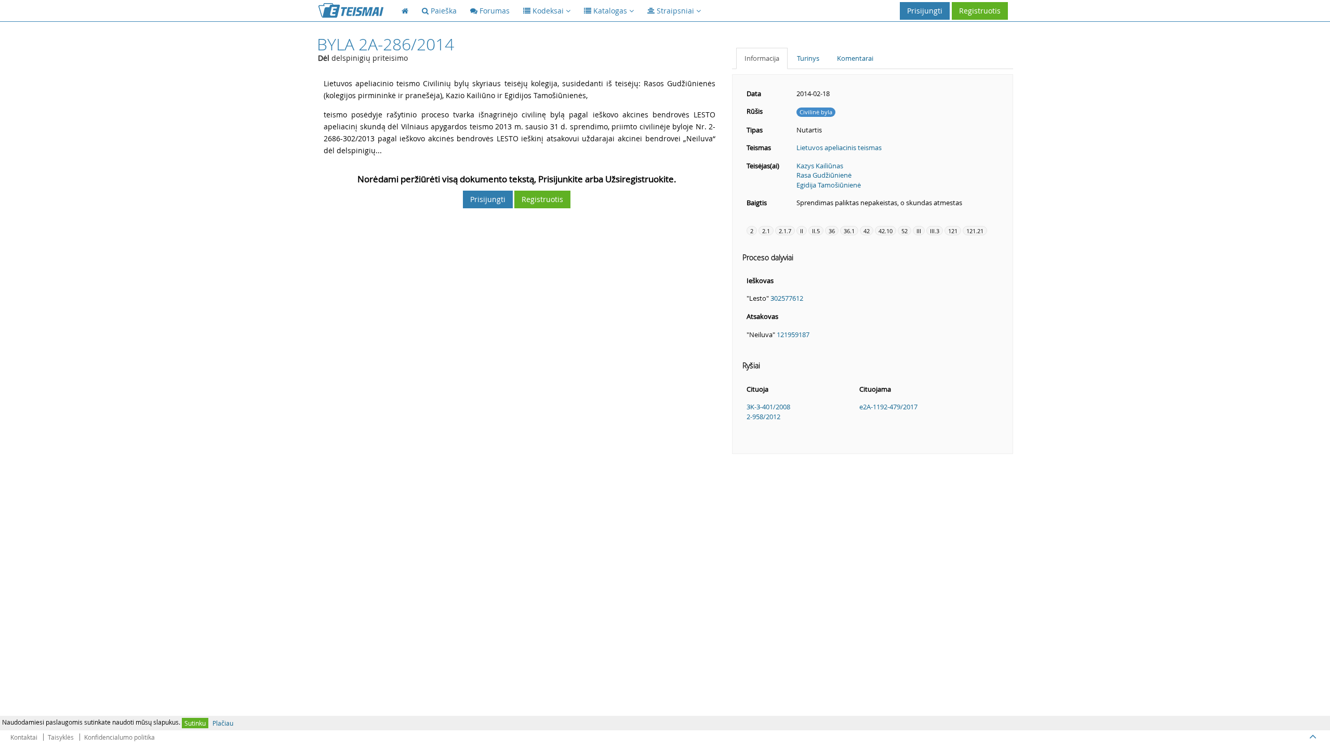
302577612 (786, 298)
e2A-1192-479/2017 (888, 406)
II (801, 231)
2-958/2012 (763, 416)
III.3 (934, 231)
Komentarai (855, 58)
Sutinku (195, 723)
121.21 (974, 231)
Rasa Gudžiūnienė (824, 175)
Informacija (761, 58)
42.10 (886, 231)
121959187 (793, 334)
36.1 (849, 231)
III (918, 231)
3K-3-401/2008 (768, 406)
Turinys (808, 58)
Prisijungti (924, 11)
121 (952, 231)
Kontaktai (23, 737)
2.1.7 (785, 231)
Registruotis (980, 11)
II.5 (816, 231)
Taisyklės (61, 737)
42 (866, 231)
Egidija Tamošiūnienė (828, 185)
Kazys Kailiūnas (819, 165)
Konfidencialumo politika (119, 737)
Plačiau (222, 723)
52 (904, 231)
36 (832, 231)
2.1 (766, 231)
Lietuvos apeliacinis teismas (839, 147)
